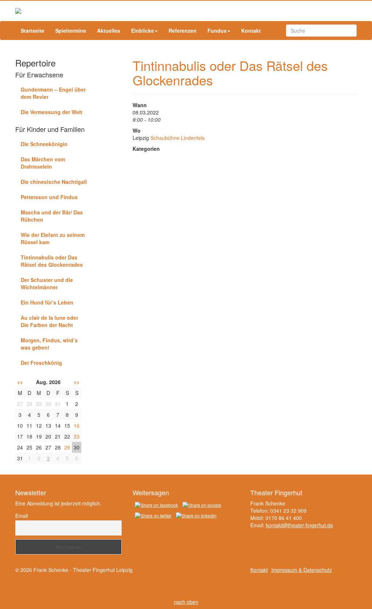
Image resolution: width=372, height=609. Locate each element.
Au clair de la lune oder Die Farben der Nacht (49, 321)
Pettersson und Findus (49, 197)
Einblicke (142, 30)
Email (21, 515)
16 (77, 425)
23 (77, 436)
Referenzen (183, 30)
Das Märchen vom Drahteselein (43, 163)
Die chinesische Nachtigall (54, 181)
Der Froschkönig (41, 362)
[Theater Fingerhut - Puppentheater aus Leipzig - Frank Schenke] (186, 11)
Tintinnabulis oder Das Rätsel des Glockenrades (52, 261)
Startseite (32, 30)
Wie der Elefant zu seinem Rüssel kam (53, 238)
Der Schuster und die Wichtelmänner (47, 283)
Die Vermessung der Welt (51, 112)
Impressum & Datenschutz (301, 569)
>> (77, 382)
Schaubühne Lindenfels (177, 137)
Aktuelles (108, 30)
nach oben (186, 601)
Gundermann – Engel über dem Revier (53, 93)
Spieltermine (70, 30)
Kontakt (251, 30)
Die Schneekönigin (44, 144)
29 (67, 447)
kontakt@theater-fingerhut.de (299, 525)
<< (20, 382)
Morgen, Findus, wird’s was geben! (49, 343)
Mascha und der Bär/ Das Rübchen (52, 216)
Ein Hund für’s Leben (47, 302)
